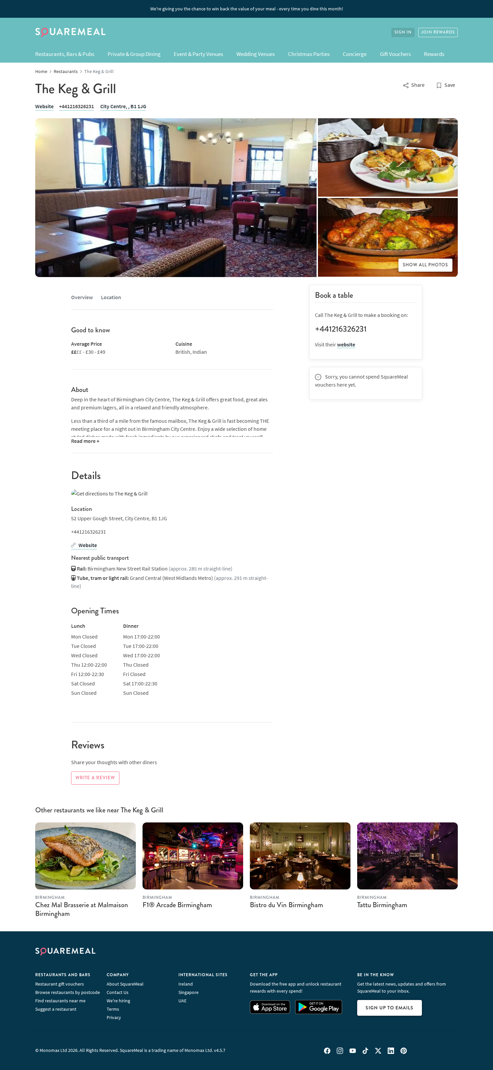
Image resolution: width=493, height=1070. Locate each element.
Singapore (188, 992)
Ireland (185, 984)
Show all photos (425, 265)
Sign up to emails (390, 1007)
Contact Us (117, 992)
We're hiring (118, 1001)
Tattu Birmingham (382, 905)
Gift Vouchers (395, 54)
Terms (113, 1009)
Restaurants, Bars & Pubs (64, 54)
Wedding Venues (255, 54)
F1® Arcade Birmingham (177, 905)
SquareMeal (70, 32)
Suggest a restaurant (55, 1009)
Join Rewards (438, 32)
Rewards (434, 54)
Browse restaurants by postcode (67, 992)
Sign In (403, 32)
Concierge (355, 54)
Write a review (95, 778)
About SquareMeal (125, 984)
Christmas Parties (309, 54)
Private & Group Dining (134, 54)
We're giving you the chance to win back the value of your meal (246, 9)
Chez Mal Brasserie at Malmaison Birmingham (81, 909)
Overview (82, 297)
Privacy (114, 1017)
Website (44, 106)
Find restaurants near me (60, 1001)
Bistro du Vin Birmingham (286, 905)
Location (111, 297)
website (346, 344)
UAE (182, 1001)
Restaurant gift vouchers (59, 984)
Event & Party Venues (198, 54)
